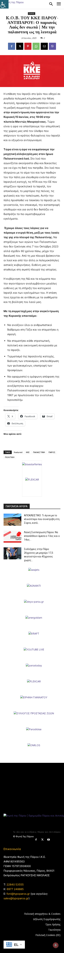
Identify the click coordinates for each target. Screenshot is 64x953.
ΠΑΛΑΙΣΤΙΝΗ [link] (39, 452)
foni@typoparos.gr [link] (18, 893)
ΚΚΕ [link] (28, 452)
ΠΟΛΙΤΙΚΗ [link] (9, 457)
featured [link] (18, 452)
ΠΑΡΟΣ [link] (52, 452)
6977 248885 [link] (15, 889)
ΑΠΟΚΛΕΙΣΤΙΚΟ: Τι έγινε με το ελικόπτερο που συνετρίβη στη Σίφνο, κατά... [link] (42, 519)
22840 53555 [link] (15, 884)
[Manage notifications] (55, 945)
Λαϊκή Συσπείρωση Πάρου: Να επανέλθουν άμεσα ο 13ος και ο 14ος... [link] (42, 536)
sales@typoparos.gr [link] (16, 898)
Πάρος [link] (31, 13)
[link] (4, 4)
